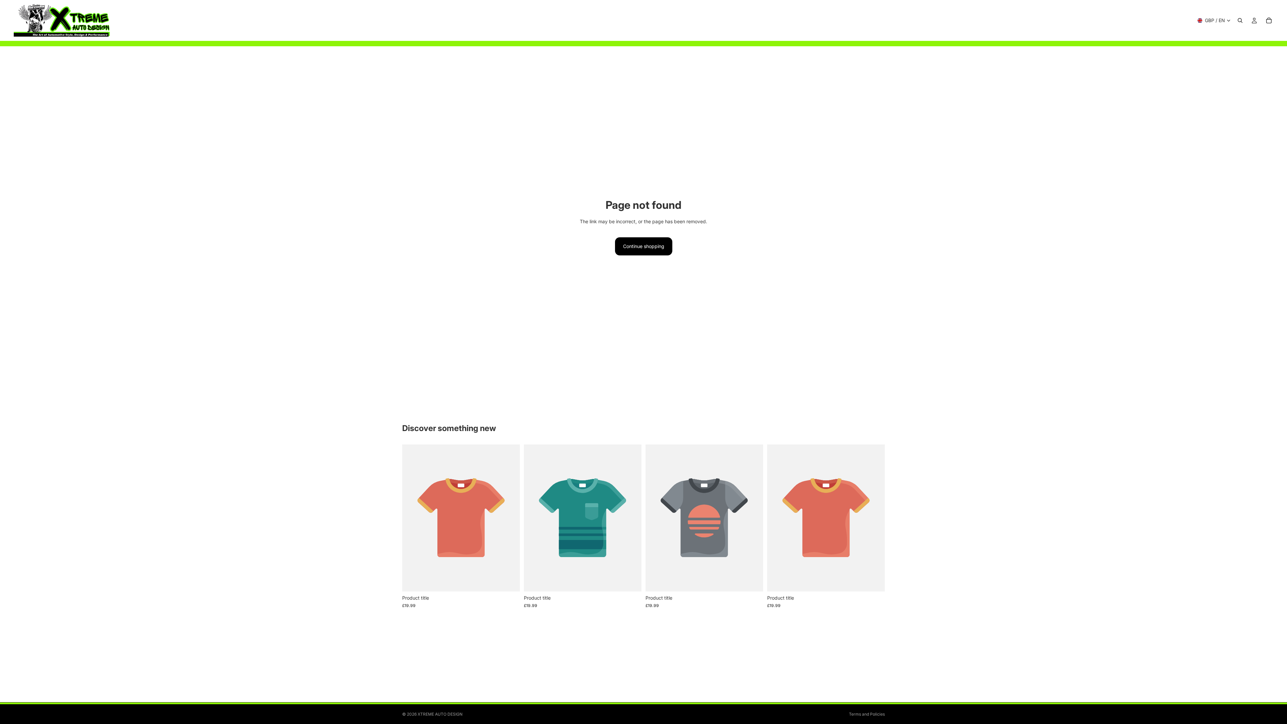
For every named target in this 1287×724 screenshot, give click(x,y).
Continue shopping (643, 246)
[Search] (1240, 20)
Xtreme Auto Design (440, 714)
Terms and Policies (867, 714)
